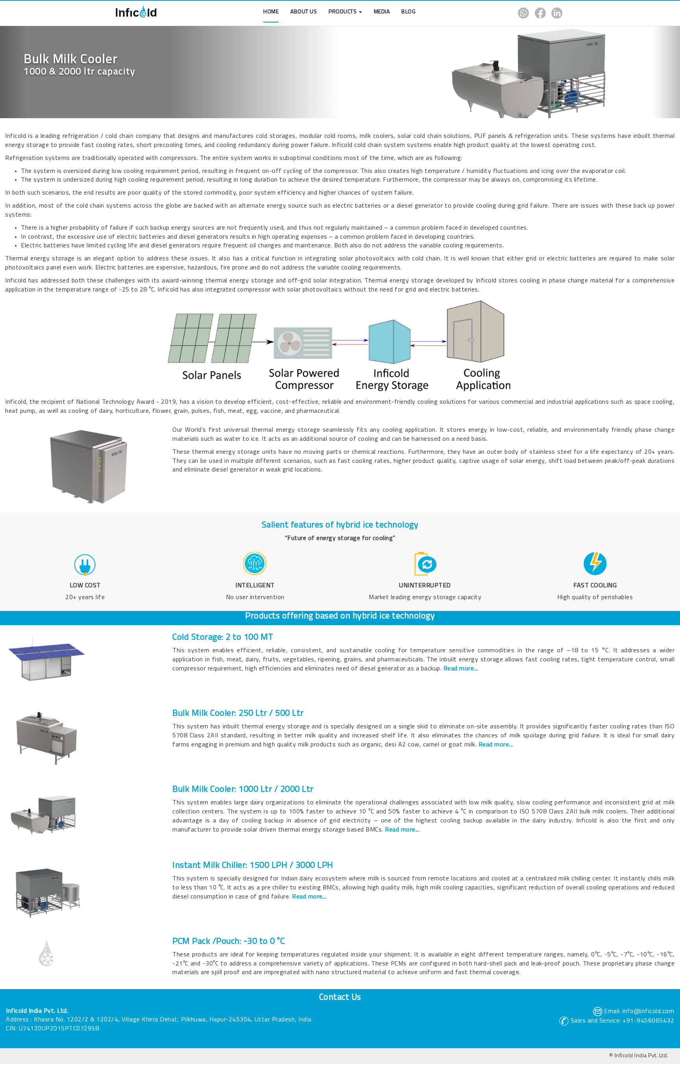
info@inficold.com (648, 1011)
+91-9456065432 (648, 1021)
